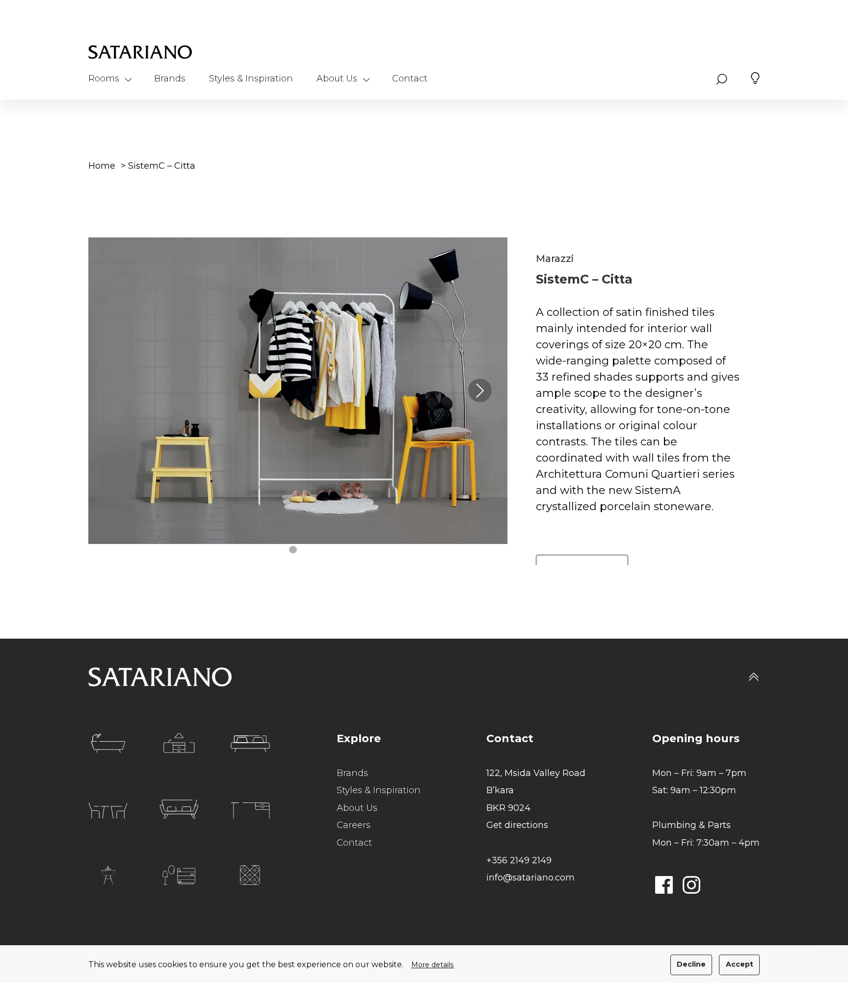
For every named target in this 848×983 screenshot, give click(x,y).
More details (432, 964)
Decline (691, 964)
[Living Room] (179, 809)
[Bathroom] (108, 743)
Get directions (517, 825)
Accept (739, 964)
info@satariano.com (530, 877)
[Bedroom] (250, 743)
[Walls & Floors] (250, 875)
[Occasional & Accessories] (178, 875)
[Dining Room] (108, 810)
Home (101, 165)
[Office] (250, 810)
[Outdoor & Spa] (108, 875)
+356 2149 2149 (519, 860)
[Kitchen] (179, 743)
